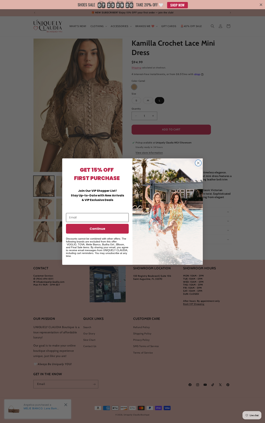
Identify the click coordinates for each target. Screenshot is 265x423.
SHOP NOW (177, 5)
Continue (97, 228)
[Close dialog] (198, 163)
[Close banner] (261, 4)
